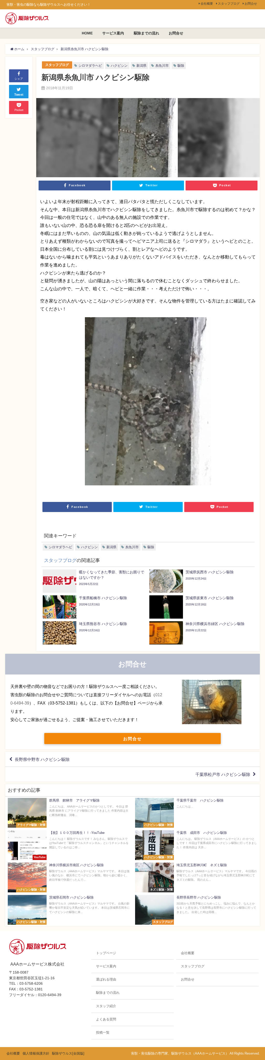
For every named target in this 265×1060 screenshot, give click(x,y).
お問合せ (251, 3)
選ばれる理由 (106, 979)
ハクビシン (119, 65)
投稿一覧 (102, 1032)
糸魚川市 (162, 65)
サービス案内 (113, 33)
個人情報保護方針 (36, 1053)
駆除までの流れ (146, 33)
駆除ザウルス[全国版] (68, 1053)
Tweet (19, 94)
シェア (18, 78)
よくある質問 (106, 1019)
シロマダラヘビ (90, 65)
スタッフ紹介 (106, 1006)
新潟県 (141, 65)
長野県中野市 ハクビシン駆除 (42, 759)
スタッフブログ (229, 3)
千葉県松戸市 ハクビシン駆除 (222, 774)
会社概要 (207, 3)
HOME (87, 33)
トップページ (106, 953)
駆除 (181, 65)
